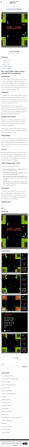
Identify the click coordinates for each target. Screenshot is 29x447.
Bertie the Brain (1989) (5, 381)
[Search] (27, 2)
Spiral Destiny (4, 423)
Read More (15, 445)
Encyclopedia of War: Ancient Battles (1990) (9, 378)
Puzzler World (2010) (5, 429)
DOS (8, 64)
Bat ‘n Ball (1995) (14, 51)
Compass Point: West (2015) (6, 426)
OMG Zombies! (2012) (5, 405)
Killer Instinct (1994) (5, 402)
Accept (25, 443)
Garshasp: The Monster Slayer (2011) (8, 384)
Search (2, 364)
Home (2, 6)
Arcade (7, 62)
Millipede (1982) (4, 414)
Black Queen (3, 396)
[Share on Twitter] (14, 358)
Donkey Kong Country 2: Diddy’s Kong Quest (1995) (11, 417)
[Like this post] (11, 358)
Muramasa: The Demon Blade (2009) (8, 393)
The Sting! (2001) (4, 408)
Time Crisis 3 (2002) (5, 432)
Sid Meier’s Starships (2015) (6, 420)
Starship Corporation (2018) (6, 390)
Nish (13, 53)
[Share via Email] (17, 358)
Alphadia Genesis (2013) (6, 399)
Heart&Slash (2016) (5, 387)
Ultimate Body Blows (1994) (6, 411)
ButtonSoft (10, 66)
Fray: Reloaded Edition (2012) (7, 375)
